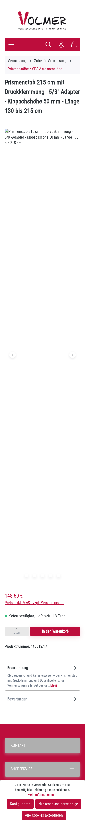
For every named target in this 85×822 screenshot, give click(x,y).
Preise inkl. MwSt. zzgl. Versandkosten (34, 602)
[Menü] (11, 44)
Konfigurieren (20, 804)
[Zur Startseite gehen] (42, 20)
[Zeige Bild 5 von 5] (58, 575)
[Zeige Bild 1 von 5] (26, 575)
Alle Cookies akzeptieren (44, 815)
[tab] (42, 676)
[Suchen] (48, 44)
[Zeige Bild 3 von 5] (42, 575)
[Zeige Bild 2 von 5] (34, 575)
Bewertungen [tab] (17, 699)
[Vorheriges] (12, 355)
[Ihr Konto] (61, 44)
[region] (42, 356)
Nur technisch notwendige (58, 804)
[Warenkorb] (74, 44)
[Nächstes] (72, 355)
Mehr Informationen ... (42, 795)
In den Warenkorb (55, 631)
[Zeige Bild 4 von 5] (50, 575)
